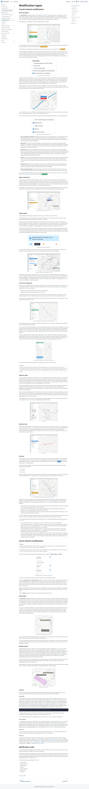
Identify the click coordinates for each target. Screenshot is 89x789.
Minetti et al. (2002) (40, 743)
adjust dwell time (47, 277)
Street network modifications (75, 17)
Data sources (4, 35)
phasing (35, 147)
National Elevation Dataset (38, 740)
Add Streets (74, 18)
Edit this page (23, 775)
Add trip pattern (74, 6)
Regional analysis (5, 31)
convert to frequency (31, 399)
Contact (67, 1)
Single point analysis (6, 27)
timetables (24, 288)
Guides (2, 40)
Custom (73, 21)
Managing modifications (6, 18)
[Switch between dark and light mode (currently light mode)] (79, 1)
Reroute (73, 15)
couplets (28, 145)
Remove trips (74, 14)
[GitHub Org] (76, 1)
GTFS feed (29, 323)
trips (27, 224)
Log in (72, 1)
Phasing (3, 23)
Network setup (4, 6)
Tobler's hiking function (57, 739)
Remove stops (74, 12)
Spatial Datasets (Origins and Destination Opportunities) (7, 10)
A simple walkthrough (6, 16)
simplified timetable (57, 172)
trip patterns (44, 15)
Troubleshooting (4, 38)
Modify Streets (74, 20)
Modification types (5, 20)
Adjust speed (74, 9)
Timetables (4, 22)
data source (51, 699)
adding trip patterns (49, 500)
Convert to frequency (75, 11)
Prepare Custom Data (5, 33)
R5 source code (48, 716)
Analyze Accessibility (5, 25)
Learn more (3, 42)
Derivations (4, 36)
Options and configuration (7, 29)
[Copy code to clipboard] (67, 710)
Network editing (4, 12)
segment (49, 221)
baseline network (63, 648)
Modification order (74, 23)
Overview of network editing (7, 14)
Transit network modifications (75, 5)
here (62, 589)
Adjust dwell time (74, 8)
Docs (11, 1)
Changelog (16, 1)
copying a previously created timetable (28, 174)
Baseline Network (5, 8)
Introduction (3, 4)
